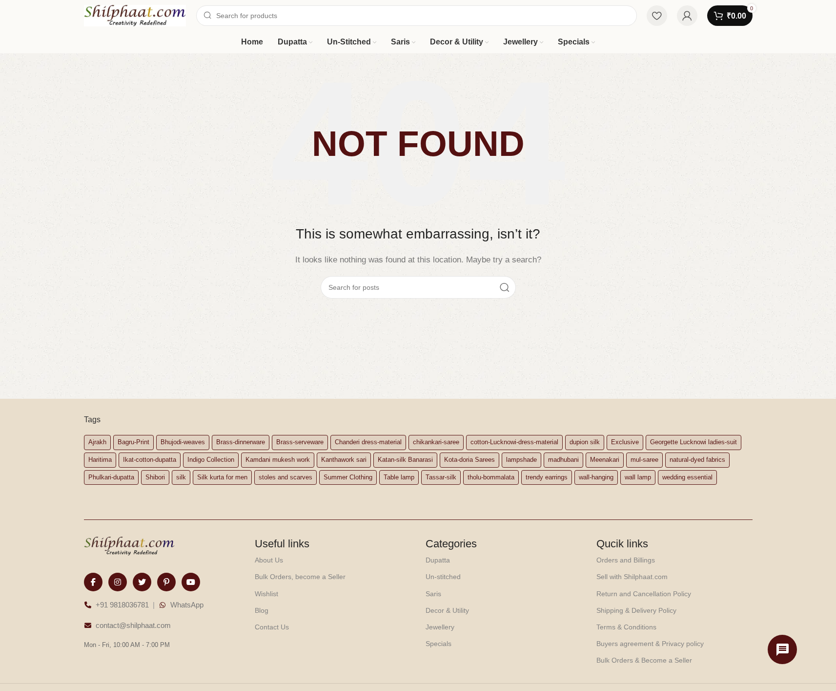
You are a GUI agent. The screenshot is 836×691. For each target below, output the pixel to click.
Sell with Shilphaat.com (632, 577)
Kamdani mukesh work (277, 459)
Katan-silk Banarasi (405, 459)
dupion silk (585, 442)
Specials (438, 644)
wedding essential (687, 477)
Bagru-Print (133, 442)
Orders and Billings (625, 560)
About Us (269, 560)
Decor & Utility (447, 610)
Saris (433, 594)
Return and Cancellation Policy (643, 594)
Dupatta (438, 560)
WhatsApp (187, 605)
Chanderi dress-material (368, 442)
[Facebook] (93, 582)
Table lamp (399, 477)
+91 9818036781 (122, 605)
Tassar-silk (441, 477)
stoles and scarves (285, 477)
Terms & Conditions (626, 627)
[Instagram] (117, 582)
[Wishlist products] (657, 15)
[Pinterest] (166, 582)
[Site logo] (135, 15)
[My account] (687, 15)
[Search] (504, 287)
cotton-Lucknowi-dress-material (514, 442)
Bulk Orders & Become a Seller (644, 660)
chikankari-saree (436, 442)
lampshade (521, 459)
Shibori (155, 477)
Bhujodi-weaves (183, 442)
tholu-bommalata (491, 477)
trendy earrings (547, 477)
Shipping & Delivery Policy (636, 610)
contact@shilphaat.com (133, 625)
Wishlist (266, 594)
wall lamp (638, 477)
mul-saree (644, 459)
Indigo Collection (210, 459)
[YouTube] (191, 582)
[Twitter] (142, 582)
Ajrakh (97, 442)
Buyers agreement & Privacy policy (650, 644)
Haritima (100, 459)
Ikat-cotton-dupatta (149, 459)
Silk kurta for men (222, 477)
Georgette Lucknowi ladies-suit (693, 442)
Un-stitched (443, 577)
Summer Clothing (348, 477)
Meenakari (604, 459)
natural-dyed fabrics (697, 459)
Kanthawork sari (344, 459)
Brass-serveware (300, 442)
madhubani (563, 459)
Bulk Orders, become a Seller (300, 577)
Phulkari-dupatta (111, 477)
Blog (261, 610)
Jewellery (440, 627)
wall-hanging (596, 477)
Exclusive (625, 442)
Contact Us (272, 627)
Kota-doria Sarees (469, 459)
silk (181, 477)
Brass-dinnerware (240, 442)
